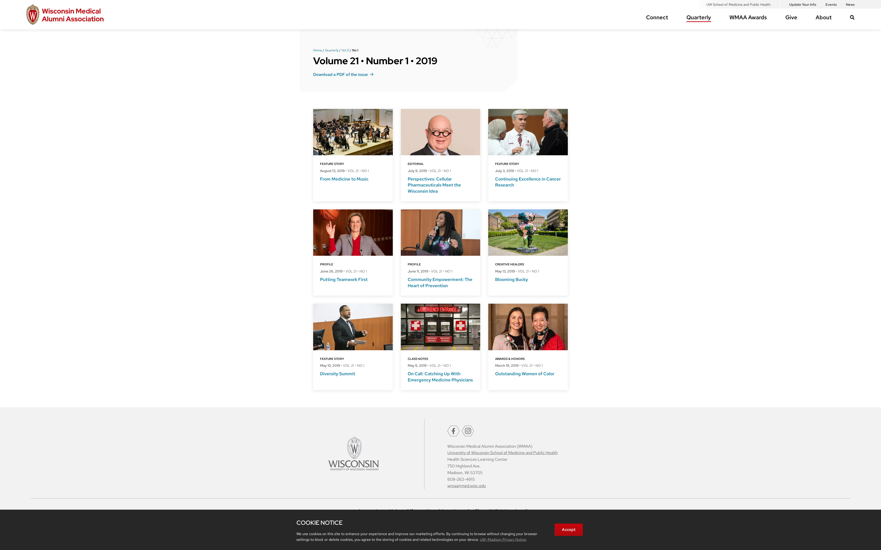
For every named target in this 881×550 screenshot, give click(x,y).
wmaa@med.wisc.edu (466, 485)
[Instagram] (468, 431)
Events (831, 4)
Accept (568, 529)
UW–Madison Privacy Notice (503, 539)
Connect (657, 17)
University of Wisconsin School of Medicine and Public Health (502, 452)
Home (317, 50)
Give (791, 17)
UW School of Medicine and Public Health (738, 4)
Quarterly (698, 17)
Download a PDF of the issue (340, 74)
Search (852, 17)
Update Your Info (802, 4)
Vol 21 (345, 50)
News (850, 4)
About (824, 17)
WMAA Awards (748, 17)
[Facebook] (453, 431)
